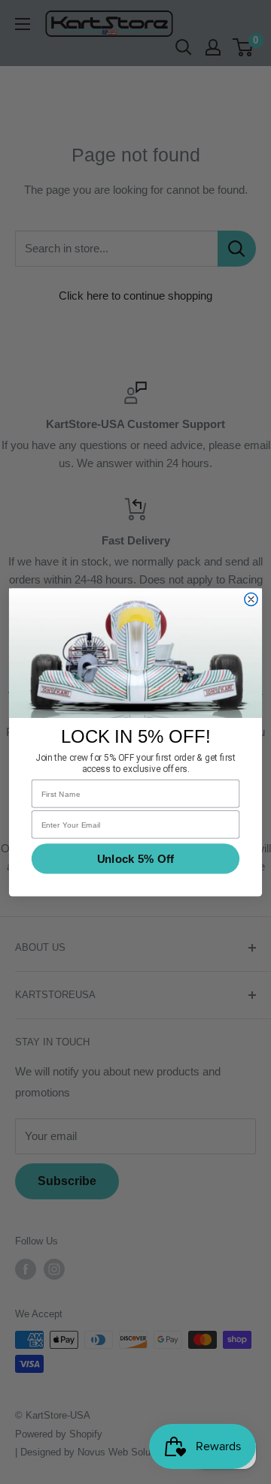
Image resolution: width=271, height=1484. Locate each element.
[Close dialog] (251, 599)
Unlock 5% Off (135, 858)
